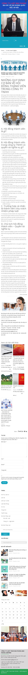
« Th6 (2, 624)
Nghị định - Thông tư (5, 425)
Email (3, 464)
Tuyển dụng (4, 513)
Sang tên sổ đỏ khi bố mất (18, 386)
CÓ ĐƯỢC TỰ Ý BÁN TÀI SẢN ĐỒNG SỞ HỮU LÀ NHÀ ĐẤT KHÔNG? (17, 575)
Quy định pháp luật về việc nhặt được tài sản (17, 558)
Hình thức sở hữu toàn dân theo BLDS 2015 (6, 386)
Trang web (3, 470)
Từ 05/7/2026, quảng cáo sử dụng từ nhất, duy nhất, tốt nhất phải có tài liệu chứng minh (17, 568)
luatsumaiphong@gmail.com (11, 659)
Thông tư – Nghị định (8, 521)
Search (5, 534)
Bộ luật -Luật (6, 518)
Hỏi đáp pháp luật (5, 367)
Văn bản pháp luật (5, 516)
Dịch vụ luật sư (5, 494)
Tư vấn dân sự (4, 389)
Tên (2, 459)
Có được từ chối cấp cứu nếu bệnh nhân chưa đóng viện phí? (17, 583)
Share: (15, 431)
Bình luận (3, 441)
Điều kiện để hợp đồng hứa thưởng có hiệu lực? (18, 550)
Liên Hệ (3, 497)
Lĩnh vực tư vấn (5, 500)
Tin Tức (3, 507)
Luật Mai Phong (5, 503)
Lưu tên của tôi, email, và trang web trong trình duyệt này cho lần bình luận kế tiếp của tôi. (12, 478)
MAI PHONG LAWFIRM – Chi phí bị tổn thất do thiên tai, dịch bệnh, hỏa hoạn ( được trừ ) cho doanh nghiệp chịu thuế (18, 361)
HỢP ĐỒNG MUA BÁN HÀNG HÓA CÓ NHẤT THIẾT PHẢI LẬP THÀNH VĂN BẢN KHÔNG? (6, 360)
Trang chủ (3, 510)
